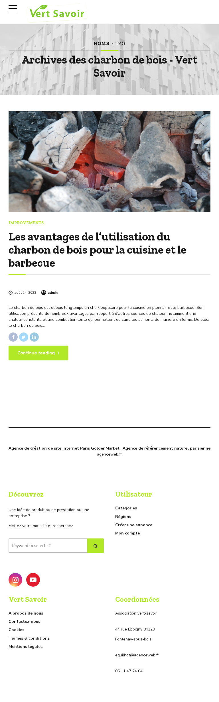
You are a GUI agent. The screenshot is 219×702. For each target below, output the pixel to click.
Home (101, 43)
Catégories (126, 508)
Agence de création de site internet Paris (49, 448)
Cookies (16, 629)
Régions (123, 516)
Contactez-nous (24, 621)
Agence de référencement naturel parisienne (166, 448)
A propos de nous (26, 613)
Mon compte (127, 533)
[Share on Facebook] (13, 337)
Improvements (26, 223)
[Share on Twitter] (23, 337)
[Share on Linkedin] (34, 337)
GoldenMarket (105, 448)
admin (53, 292)
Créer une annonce (133, 525)
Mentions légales (25, 646)
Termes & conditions (29, 638)
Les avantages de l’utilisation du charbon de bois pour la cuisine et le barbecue (97, 250)
